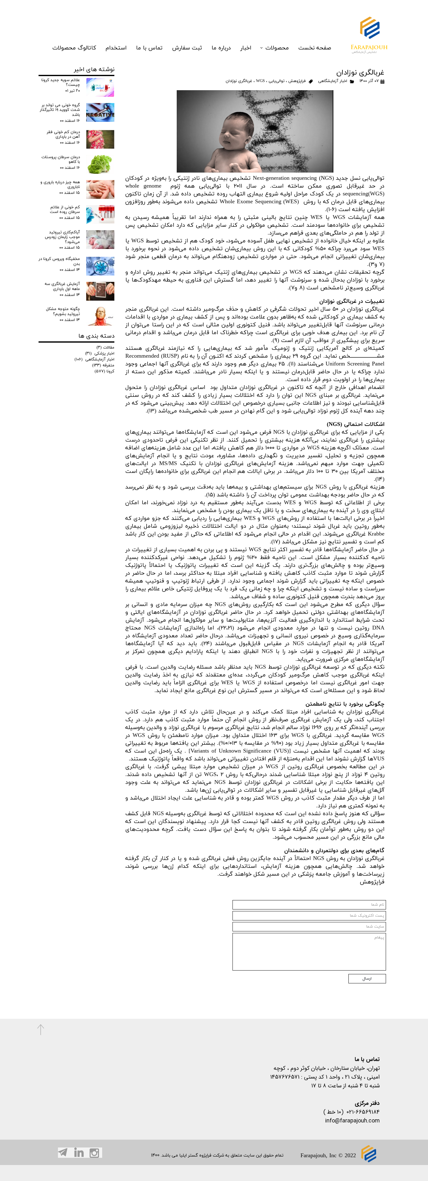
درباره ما (221, 48)
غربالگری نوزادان (239, 81)
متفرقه (103, 365)
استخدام (116, 48)
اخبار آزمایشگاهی (332, 81)
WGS (260, 81)
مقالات (105, 347)
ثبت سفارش (187, 48)
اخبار (245, 48)
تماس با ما (149, 48)
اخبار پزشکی (99, 353)
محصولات (277, 48)
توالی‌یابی (276, 81)
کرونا (104, 371)
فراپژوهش (297, 81)
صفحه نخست (314, 48)
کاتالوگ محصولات (74, 48)
